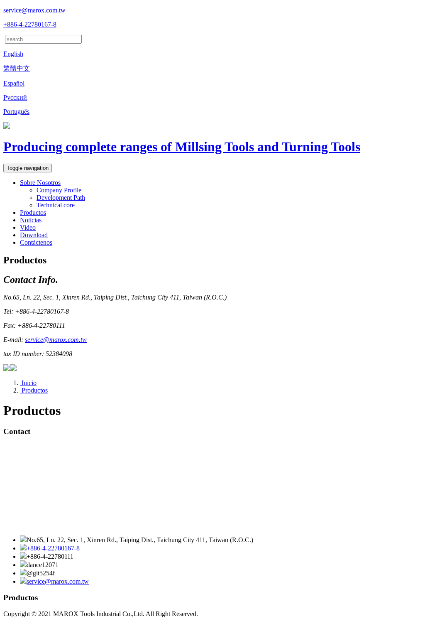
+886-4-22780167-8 (29, 24)
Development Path (61, 197)
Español (13, 83)
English (13, 53)
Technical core (56, 205)
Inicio (28, 382)
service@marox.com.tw (34, 10)
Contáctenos (36, 242)
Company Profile (59, 190)
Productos (34, 390)
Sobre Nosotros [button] (40, 182)
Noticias (31, 219)
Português (16, 111)
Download (34, 234)
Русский (15, 97)
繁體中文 (16, 68)
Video (28, 227)
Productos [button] (33, 212)
